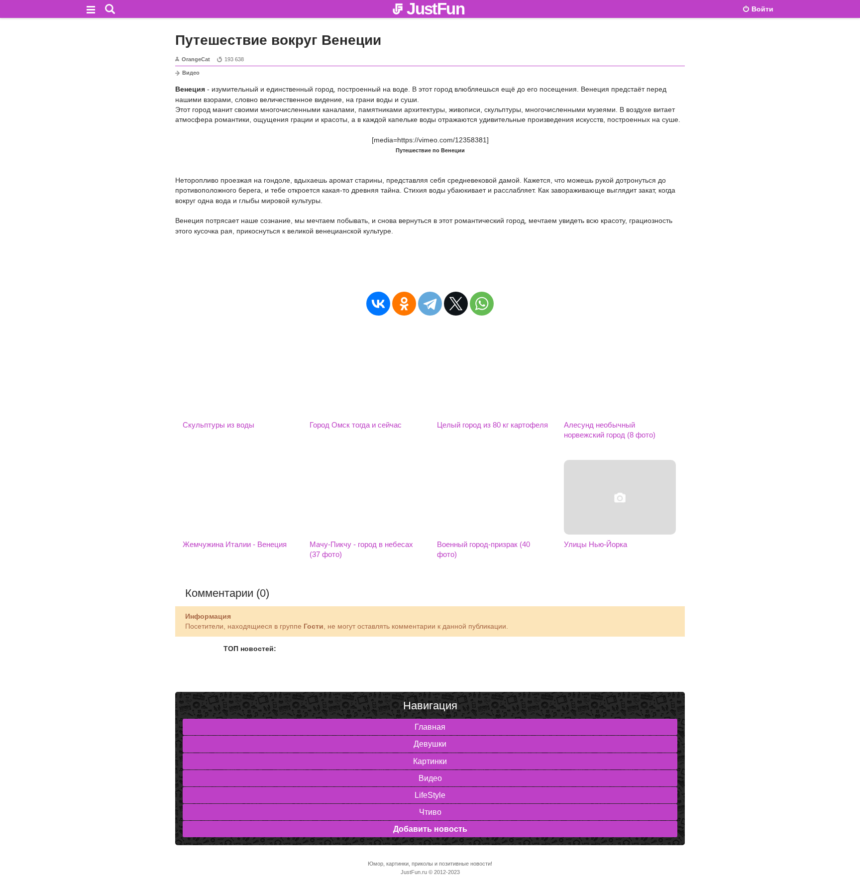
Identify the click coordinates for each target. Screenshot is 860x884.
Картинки (430, 761)
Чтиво (430, 812)
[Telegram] (430, 304)
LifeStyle (430, 795)
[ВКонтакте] (378, 304)
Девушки (430, 744)
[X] (456, 304)
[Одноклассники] (404, 304)
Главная (430, 727)
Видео (191, 73)
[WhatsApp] (482, 304)
